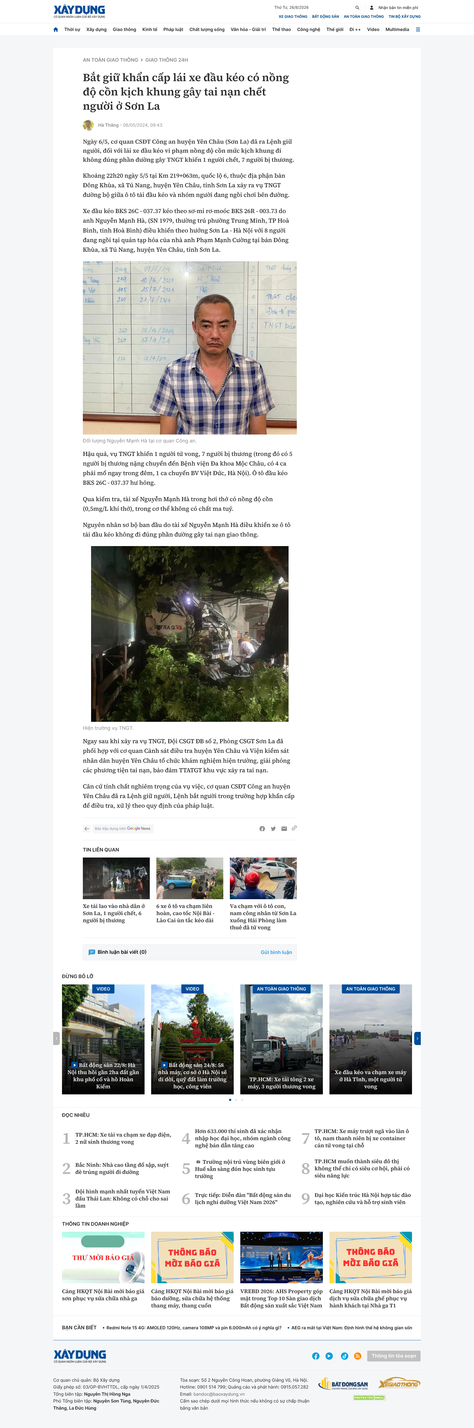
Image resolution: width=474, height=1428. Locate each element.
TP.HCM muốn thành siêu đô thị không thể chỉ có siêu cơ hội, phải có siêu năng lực (362, 1168)
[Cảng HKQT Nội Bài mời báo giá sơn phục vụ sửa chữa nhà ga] (103, 1257)
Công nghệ (308, 29)
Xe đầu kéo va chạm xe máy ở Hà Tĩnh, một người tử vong (371, 1079)
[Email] (284, 828)
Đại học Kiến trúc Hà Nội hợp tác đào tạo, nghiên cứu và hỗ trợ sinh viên (363, 1198)
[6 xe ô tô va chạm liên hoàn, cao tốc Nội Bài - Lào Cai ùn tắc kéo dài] (189, 878)
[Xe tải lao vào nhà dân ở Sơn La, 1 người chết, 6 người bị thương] (116, 878)
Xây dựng (96, 29)
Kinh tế (149, 29)
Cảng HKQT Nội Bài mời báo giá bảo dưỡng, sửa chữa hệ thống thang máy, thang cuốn (192, 1298)
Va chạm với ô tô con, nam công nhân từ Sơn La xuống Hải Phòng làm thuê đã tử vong (263, 916)
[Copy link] (294, 828)
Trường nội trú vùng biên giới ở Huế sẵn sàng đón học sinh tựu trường (240, 1169)
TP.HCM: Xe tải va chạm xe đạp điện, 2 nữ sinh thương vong (123, 1138)
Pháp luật (173, 29)
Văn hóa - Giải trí (248, 29)
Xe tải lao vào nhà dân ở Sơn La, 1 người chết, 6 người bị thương (114, 913)
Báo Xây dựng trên (110, 829)
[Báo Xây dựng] (79, 11)
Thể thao (281, 29)
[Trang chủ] (55, 29)
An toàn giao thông (364, 17)
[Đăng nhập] (372, 8)
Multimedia (397, 29)
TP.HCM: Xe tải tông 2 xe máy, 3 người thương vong (282, 1083)
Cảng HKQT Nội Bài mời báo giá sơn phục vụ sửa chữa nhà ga (103, 1295)
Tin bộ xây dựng (405, 17)
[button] (230, 1100)
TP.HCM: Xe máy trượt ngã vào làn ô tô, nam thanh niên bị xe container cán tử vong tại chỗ (362, 1138)
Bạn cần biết (79, 1328)
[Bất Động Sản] (343, 1384)
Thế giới (334, 29)
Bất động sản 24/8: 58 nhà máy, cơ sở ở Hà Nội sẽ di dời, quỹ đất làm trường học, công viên (192, 1075)
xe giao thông (293, 17)
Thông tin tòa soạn (394, 1356)
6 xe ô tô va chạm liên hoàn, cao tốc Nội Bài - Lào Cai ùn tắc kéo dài (185, 913)
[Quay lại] (87, 829)
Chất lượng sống (207, 29)
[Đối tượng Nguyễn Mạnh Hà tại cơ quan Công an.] (190, 348)
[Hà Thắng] (88, 125)
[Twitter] (273, 828)
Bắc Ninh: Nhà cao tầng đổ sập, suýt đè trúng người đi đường (122, 1168)
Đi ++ (355, 29)
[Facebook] (262, 828)
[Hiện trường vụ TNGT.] (190, 634)
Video (373, 29)
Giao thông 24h (166, 60)
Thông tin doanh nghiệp (95, 1224)
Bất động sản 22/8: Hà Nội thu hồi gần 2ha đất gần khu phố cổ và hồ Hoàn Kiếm (103, 1075)
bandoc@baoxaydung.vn (219, 1394)
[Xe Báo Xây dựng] (399, 1382)
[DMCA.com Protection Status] (369, 1398)
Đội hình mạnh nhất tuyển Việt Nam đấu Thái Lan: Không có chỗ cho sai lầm (122, 1198)
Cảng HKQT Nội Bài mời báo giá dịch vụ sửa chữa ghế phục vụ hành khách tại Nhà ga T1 (370, 1298)
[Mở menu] (418, 29)
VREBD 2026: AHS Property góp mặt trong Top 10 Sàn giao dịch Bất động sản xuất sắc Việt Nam (281, 1298)
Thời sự (72, 29)
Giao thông (124, 29)
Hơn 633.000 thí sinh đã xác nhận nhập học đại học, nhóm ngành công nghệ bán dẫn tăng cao (243, 1138)
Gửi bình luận (276, 952)
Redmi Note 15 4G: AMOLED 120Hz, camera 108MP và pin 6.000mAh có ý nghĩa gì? (193, 1327)
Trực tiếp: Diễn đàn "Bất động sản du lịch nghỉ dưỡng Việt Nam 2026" (243, 1198)
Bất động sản (325, 17)
